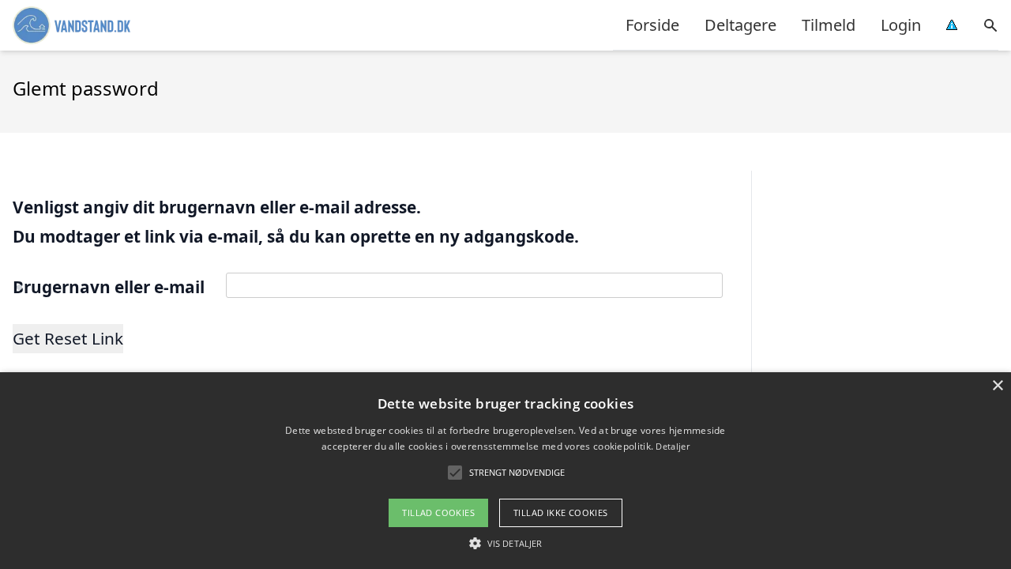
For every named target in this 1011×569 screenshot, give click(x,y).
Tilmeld (828, 25)
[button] (505, 543)
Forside (652, 25)
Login (901, 25)
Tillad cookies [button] (438, 512)
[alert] (505, 470)
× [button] (997, 386)
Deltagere (740, 25)
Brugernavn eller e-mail (109, 287)
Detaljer (672, 446)
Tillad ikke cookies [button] (560, 512)
